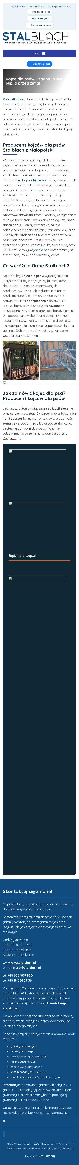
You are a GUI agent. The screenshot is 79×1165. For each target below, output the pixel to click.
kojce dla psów (33, 180)
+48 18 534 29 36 (20, 980)
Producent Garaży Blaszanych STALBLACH (43, 1144)
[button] (36, 53)
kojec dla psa (39, 250)
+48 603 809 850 (20, 975)
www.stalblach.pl (23, 963)
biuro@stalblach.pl (27, 967)
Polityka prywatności (59, 1148)
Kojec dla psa (13, 99)
